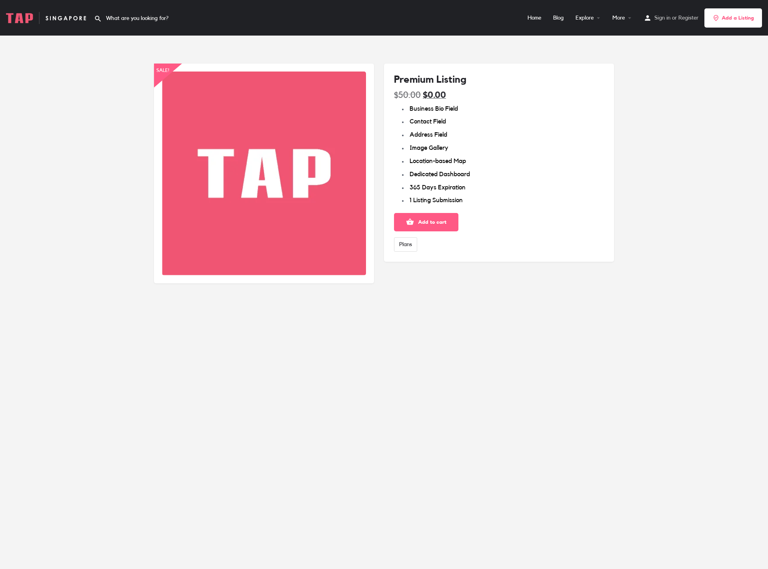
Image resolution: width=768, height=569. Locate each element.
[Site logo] (47, 17)
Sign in (662, 18)
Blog (558, 18)
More (618, 18)
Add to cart (432, 222)
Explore (585, 18)
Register (688, 18)
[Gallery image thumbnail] (264, 173)
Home (534, 18)
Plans (405, 244)
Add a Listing (738, 17)
